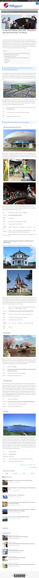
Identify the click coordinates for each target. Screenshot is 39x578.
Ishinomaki (24, 464)
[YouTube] (30, 0)
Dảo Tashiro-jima (7, 60)
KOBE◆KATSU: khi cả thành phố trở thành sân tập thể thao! (20, 480)
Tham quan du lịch (10, 11)
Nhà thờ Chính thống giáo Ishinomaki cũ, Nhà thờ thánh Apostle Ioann (16, 57)
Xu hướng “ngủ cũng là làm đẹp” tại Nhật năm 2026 (16, 557)
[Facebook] (28, 0)
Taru (35, 467)
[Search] (37, 0)
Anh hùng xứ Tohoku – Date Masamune (16, 495)
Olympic (34, 464)
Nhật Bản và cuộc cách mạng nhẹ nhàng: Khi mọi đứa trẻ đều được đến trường (21, 564)
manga (27, 464)
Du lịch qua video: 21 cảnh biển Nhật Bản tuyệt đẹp (18, 516)
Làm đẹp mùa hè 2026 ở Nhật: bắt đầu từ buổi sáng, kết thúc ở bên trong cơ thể (21, 543)
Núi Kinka (6, 62)
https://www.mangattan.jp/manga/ (15, 215)
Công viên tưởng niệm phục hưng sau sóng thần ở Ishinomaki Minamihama (17, 53)
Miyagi (31, 464)
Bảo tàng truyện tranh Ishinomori (10, 56)
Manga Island (9, 394)
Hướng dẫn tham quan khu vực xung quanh (11, 54)
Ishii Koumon (6, 59)
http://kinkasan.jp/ (12, 454)
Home (4, 11)
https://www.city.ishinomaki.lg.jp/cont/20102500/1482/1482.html (21, 311)
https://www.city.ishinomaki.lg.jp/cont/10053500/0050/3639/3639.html (21, 401)
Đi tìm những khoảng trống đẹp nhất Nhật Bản (16, 550)
